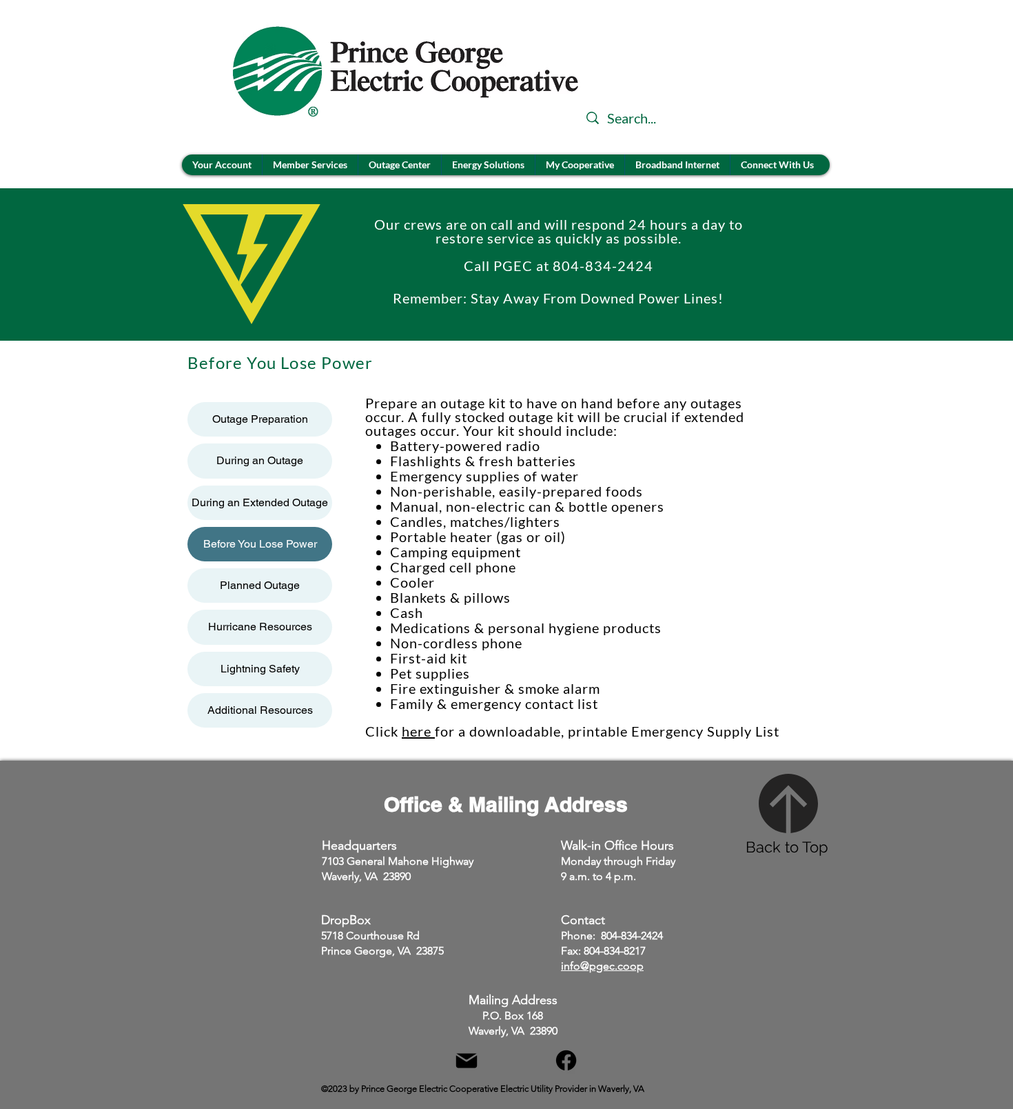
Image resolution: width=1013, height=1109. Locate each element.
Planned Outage (260, 585)
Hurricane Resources (260, 626)
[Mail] (466, 1060)
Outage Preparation (260, 419)
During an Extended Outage (260, 502)
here (418, 731)
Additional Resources (260, 710)
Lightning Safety (260, 668)
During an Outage (259, 460)
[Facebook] (566, 1060)
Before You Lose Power (260, 543)
